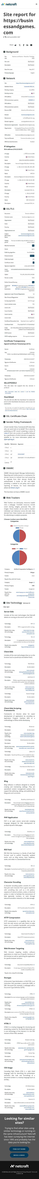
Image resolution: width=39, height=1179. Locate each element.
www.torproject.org (29, 733)
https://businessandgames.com (24, 83)
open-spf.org (8, 439)
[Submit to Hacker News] (31, 45)
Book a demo (19, 1155)
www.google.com (29, 688)
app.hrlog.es (31, 776)
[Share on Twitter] (20, 45)
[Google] (33, 582)
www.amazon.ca (29, 940)
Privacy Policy (25, 1172)
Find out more (19, 1149)
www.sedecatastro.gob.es (27, 735)
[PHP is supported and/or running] (33, 623)
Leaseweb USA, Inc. (29, 86)
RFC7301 (17, 289)
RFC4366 (23, 287)
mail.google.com (30, 1019)
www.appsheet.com (28, 876)
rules (6, 433)
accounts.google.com (28, 1017)
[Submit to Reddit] (15, 45)
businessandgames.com (27, 114)
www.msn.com (22, 1048)
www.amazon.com (29, 942)
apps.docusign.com (29, 763)
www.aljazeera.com (29, 843)
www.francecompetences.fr (26, 811)
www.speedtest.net (29, 1096)
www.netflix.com (29, 1109)
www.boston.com (29, 809)
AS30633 (31, 100)
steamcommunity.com (28, 761)
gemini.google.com (29, 1049)
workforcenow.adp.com (28, 1004)
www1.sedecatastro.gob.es (27, 736)
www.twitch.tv (30, 1092)
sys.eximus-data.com (28, 911)
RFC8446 (14, 285)
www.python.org (29, 943)
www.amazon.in (29, 760)
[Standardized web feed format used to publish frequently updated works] (33, 866)
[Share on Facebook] (23, 45)
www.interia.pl (30, 700)
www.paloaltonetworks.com (26, 672)
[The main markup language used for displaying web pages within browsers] (33, 994)
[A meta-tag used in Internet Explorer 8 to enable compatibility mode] (33, 964)
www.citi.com (30, 748)
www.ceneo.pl (30, 670)
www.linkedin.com (29, 1107)
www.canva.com (29, 687)
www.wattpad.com (29, 841)
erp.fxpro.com (30, 1048)
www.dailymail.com (29, 877)
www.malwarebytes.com (27, 845)
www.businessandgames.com (26, 235)
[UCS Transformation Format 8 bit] (33, 904)
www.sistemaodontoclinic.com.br (25, 746)
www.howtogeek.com (28, 673)
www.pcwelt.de (30, 813)
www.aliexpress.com (28, 1094)
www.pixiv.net (30, 633)
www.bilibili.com (29, 1002)
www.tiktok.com (30, 690)
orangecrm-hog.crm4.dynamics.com (27, 646)
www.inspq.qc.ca (20, 592)
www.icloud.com (29, 703)
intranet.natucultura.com (27, 775)
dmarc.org (14, 488)
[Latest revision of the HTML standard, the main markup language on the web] (33, 1009)
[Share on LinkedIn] (27, 45)
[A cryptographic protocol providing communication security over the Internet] (33, 637)
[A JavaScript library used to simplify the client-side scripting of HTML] (33, 751)
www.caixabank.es (29, 702)
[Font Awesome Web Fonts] (33, 766)
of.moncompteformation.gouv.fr (25, 1005)
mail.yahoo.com (30, 913)
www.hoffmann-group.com (30, 593)
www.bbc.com (23, 748)
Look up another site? (13, 37)
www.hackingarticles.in (27, 1061)
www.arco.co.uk (30, 773)
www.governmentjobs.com (27, 1059)
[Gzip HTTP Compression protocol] (33, 934)
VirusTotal (30, 96)
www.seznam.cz (30, 874)
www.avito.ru (30, 1063)
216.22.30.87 (21, 454)
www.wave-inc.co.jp (28, 630)
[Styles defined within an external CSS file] (33, 1099)
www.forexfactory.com (28, 632)
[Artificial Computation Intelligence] (33, 569)
